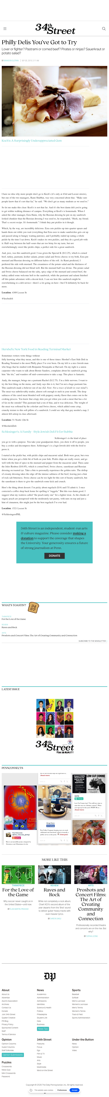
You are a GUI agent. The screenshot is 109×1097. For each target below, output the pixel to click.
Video (74, 1050)
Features (40, 1044)
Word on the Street (45, 1070)
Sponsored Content (10, 1028)
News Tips (43, 1028)
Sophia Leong (92, 936)
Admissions (42, 1001)
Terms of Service (9, 1034)
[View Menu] (4, 29)
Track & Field (77, 1014)
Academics (41, 994)
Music (39, 1057)
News (40, 990)
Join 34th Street (8, 1014)
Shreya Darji (55, 918)
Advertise (6, 997)
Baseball (75, 994)
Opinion (7, 1039)
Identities (41, 1004)
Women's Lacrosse (80, 1004)
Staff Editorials (8, 1050)
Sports (76, 990)
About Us (5, 994)
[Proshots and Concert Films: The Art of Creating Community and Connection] (90, 874)
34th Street (44, 1039)
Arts (4, 633)
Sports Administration (81, 1018)
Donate (54, 555)
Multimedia (41, 1067)
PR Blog (5, 1021)
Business (41, 1024)
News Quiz (6, 1070)
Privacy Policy (7, 1024)
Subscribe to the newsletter (92, 641)
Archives (5, 1004)
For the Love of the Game (14, 619)
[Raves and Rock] (54, 874)
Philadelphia (42, 1014)
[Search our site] (104, 29)
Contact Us (6, 1007)
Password (6, 1076)
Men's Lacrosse (78, 1001)
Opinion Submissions (13, 1054)
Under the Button (83, 1039)
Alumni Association (10, 1001)
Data (39, 1021)
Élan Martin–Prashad (19, 909)
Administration (43, 997)
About (5, 990)
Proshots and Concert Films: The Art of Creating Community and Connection (39, 635)
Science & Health (44, 1007)
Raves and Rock (9, 627)
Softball (75, 997)
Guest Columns (8, 1047)
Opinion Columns (9, 1044)
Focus (39, 1047)
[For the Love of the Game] (18, 874)
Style (39, 1063)
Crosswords (7, 1066)
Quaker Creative (8, 1018)
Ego (38, 1050)
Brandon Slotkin (11, 60)
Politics (40, 1011)
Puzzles (6, 1062)
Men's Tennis (77, 1007)
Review (5, 625)
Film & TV (41, 1054)
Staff (4, 1031)
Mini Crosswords (9, 1073)
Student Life (42, 1018)
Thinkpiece (6, 616)
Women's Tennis (78, 1011)
